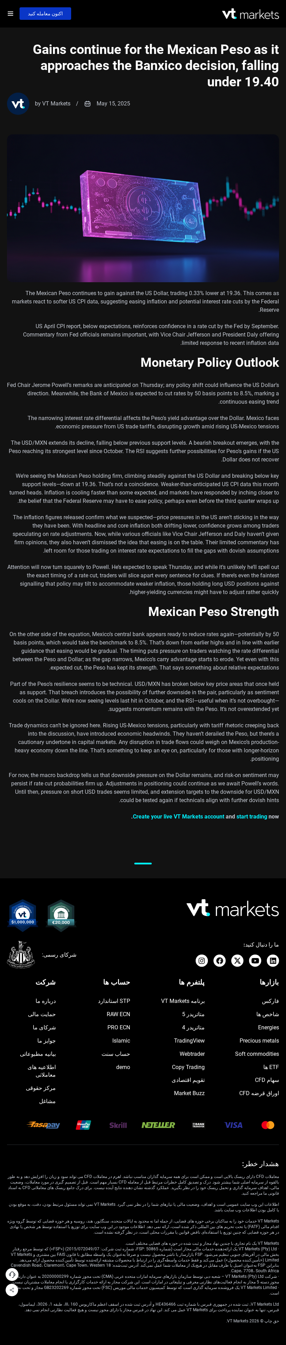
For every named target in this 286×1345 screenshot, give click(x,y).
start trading (251, 816)
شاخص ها (267, 1014)
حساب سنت (115, 1054)
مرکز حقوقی (41, 1088)
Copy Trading (188, 1067)
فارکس (270, 1001)
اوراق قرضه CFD (259, 1093)
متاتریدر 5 (193, 1014)
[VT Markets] (250, 13)
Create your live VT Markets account (178, 816)
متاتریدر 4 (193, 1027)
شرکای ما (44, 1027)
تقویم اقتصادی (188, 1080)
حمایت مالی (42, 1014)
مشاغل (47, 1101)
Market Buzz (189, 1093)
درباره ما (46, 1001)
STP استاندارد (114, 1001)
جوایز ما (46, 1040)
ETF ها (271, 1067)
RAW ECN (118, 1014)
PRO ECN (118, 1027)
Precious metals (259, 1040)
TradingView (189, 1040)
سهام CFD (267, 1080)
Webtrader (192, 1054)
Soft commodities (257, 1054)
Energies (268, 1027)
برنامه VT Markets (183, 1001)
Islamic (121, 1040)
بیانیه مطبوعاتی (38, 1054)
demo (123, 1067)
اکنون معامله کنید (45, 13)
